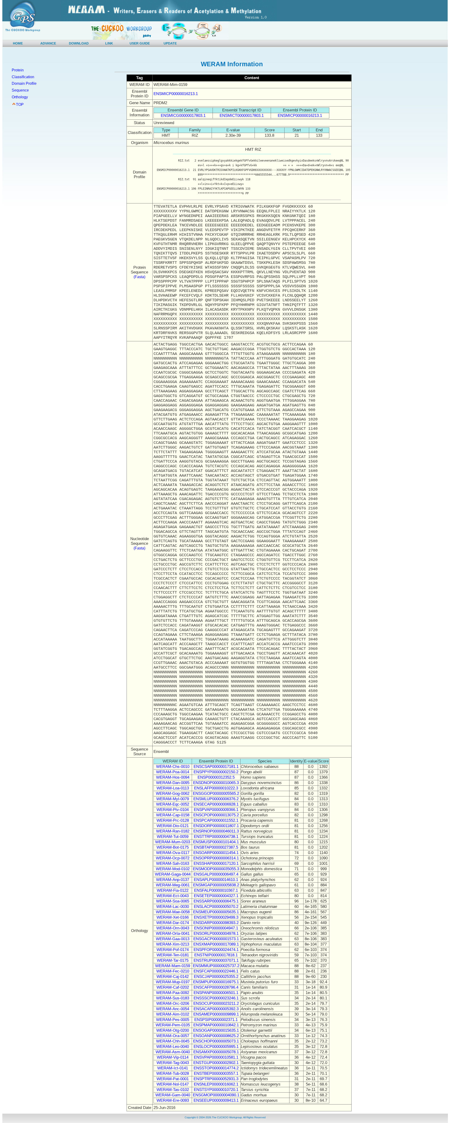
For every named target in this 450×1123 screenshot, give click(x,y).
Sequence (20, 90)
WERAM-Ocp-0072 (172, 858)
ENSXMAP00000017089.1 (216, 944)
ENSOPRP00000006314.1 (216, 858)
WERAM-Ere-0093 (173, 1100)
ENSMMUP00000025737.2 (216, 966)
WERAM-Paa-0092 (172, 992)
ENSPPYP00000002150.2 (216, 772)
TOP (20, 105)
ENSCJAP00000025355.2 (216, 976)
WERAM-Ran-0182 (172, 831)
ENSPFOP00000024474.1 (216, 949)
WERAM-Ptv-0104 (173, 809)
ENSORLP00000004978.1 (216, 933)
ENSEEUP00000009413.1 (216, 1100)
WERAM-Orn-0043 (172, 928)
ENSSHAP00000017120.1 (216, 863)
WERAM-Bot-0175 (173, 847)
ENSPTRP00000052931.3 (216, 1079)
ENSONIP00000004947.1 (216, 928)
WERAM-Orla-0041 (173, 933)
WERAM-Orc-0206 (172, 1003)
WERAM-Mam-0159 (172, 966)
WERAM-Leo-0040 (172, 1046)
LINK (109, 43)
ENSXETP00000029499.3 (216, 917)
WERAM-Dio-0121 (173, 826)
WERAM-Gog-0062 (172, 793)
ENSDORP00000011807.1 (216, 826)
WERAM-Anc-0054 (172, 1009)
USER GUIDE (140, 43)
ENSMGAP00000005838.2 (216, 885)
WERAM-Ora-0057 (172, 1036)
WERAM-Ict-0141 (172, 1068)
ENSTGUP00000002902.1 (216, 1062)
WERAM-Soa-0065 (172, 901)
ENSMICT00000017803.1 (242, 115)
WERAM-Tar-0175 (172, 960)
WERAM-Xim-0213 (172, 944)
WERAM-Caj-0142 (173, 976)
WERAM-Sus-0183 (172, 998)
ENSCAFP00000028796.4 (216, 987)
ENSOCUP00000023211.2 (216, 1003)
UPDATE (170, 43)
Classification (23, 77)
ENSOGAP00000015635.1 (216, 1030)
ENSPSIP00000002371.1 (216, 1019)
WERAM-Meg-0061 (173, 885)
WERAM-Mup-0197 (173, 982)
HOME (18, 43)
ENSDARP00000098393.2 (216, 922)
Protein (18, 70)
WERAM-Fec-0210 (172, 971)
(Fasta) (139, 277)
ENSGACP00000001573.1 (216, 939)
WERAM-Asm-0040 (173, 1052)
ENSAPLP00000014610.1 (216, 879)
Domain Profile (24, 83)
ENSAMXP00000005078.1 (216, 1052)
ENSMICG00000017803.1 (183, 115)
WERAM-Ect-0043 (173, 896)
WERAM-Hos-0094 (172, 777)
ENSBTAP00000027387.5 (216, 847)
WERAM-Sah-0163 (172, 863)
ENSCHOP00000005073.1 (216, 1041)
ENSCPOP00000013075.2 (216, 815)
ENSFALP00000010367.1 (216, 890)
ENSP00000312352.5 (216, 777)
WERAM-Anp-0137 (172, 879)
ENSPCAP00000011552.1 (216, 820)
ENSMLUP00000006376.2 (216, 799)
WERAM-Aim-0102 (172, 1014)
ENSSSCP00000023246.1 (216, 998)
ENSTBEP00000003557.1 (216, 1073)
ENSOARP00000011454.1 (216, 853)
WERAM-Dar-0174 (172, 922)
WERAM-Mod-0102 (173, 869)
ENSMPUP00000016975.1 (216, 982)
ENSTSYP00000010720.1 (216, 1089)
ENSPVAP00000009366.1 (216, 809)
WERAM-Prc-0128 (173, 820)
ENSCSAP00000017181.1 (216, 766)
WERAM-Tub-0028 (172, 1073)
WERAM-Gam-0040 (172, 1095)
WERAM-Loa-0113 (173, 788)
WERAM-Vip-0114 (172, 1057)
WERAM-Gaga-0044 (173, 874)
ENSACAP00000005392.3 (216, 1009)
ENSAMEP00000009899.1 (216, 1014)
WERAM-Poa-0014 (172, 772)
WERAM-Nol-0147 (173, 1084)
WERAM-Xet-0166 (173, 917)
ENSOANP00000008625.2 (216, 1036)
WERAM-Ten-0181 (173, 955)
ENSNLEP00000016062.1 (216, 1084)
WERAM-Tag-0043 (173, 1062)
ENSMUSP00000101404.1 (216, 842)
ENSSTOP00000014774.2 (216, 1068)
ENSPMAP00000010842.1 (216, 1025)
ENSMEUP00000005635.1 (216, 912)
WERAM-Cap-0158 (172, 815)
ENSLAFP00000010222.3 (216, 788)
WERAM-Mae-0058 (173, 912)
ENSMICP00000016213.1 (176, 94)
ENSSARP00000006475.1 (216, 901)
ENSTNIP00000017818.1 (216, 955)
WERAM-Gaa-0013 (172, 939)
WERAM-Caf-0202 (173, 987)
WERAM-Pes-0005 (172, 1019)
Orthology (20, 97)
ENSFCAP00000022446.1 (216, 971)
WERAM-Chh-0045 (172, 1041)
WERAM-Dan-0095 (172, 783)
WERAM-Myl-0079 (172, 799)
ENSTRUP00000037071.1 (216, 960)
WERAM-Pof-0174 (173, 949)
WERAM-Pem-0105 (173, 1025)
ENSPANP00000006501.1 (216, 992)
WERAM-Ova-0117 (172, 853)
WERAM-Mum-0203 (172, 842)
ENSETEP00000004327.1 (216, 896)
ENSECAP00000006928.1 (216, 804)
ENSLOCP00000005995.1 (216, 1046)
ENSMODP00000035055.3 (216, 869)
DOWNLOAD (79, 43)
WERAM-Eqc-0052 (172, 804)
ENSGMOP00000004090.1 (216, 1095)
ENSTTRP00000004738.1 (216, 836)
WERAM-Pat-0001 (173, 1079)
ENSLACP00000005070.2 (216, 906)
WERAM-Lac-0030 (172, 906)
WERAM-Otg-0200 (172, 1030)
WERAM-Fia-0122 (172, 890)
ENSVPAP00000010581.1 (216, 1057)
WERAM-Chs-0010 (172, 766)
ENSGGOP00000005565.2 (216, 793)
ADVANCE (48, 43)
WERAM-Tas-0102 (173, 1089)
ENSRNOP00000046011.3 (216, 831)
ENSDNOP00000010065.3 (216, 783)
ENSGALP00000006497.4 (216, 874)
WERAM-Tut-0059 (172, 836)
